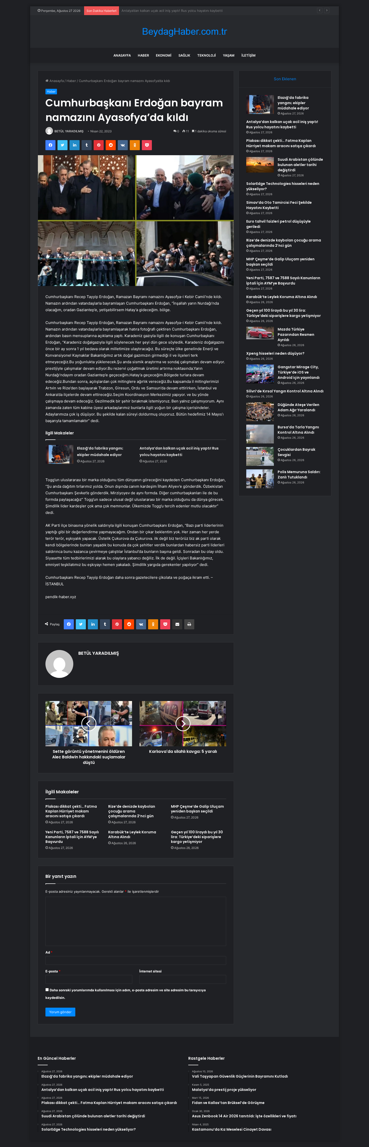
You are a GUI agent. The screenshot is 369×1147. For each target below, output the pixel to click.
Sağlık (184, 55)
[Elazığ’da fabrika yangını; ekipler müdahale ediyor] (59, 454)
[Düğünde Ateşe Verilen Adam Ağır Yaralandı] (260, 411)
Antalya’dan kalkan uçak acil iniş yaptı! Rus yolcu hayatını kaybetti (282, 124)
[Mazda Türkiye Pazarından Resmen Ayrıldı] (260, 333)
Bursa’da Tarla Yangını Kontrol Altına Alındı (298, 430)
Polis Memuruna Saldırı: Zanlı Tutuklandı (299, 474)
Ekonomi (163, 55)
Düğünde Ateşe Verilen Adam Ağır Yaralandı (298, 407)
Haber (143, 55)
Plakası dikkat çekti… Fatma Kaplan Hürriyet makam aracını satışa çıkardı (177, 11)
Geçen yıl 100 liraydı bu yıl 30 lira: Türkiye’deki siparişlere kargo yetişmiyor (197, 837)
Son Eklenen (285, 78)
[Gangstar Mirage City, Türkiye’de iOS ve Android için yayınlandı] (260, 373)
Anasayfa (122, 55)
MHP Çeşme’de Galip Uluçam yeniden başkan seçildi (197, 809)
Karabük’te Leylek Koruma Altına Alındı (132, 834)
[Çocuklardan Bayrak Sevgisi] (260, 456)
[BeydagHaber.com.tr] (184, 31)
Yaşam (228, 55)
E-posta (52, 971)
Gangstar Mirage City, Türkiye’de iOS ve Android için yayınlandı (299, 372)
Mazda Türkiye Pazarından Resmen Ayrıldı (296, 334)
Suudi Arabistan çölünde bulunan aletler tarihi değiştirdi (300, 165)
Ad (48, 952)
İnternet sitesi (150, 971)
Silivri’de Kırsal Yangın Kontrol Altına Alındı (285, 391)
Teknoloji (206, 55)
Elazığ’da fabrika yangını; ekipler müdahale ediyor (293, 103)
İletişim (248, 55)
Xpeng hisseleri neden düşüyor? (275, 353)
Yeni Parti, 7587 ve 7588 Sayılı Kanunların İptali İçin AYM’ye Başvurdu (72, 837)
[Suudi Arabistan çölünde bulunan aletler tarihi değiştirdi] (260, 165)
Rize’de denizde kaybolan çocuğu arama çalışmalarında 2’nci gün (131, 811)
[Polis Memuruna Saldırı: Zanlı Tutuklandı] (260, 478)
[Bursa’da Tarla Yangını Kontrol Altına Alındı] (260, 434)
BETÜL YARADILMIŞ (69, 131)
